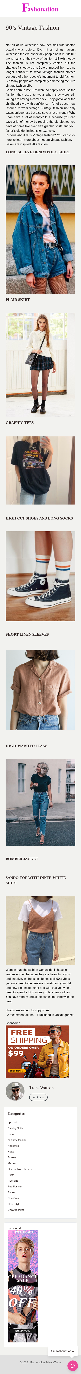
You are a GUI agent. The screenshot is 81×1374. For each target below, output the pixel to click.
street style (14, 1203)
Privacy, (49, 1362)
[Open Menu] (6, 8)
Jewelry (12, 1157)
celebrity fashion (17, 1139)
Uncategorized (64, 1014)
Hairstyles (13, 1145)
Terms (57, 1362)
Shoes (11, 1192)
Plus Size (13, 1180)
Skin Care (13, 1198)
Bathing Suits (15, 1128)
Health (11, 1151)
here (9, 139)
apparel (12, 1122)
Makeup (12, 1163)
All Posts (38, 1097)
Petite (11, 1174)
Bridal (11, 1134)
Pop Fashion (15, 1186)
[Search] (74, 8)
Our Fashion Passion (20, 1169)
